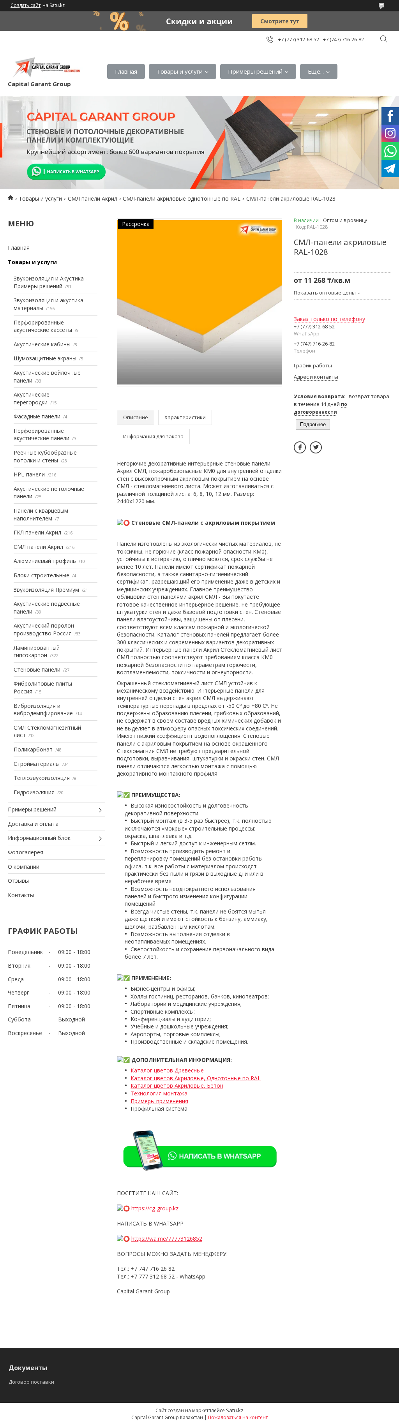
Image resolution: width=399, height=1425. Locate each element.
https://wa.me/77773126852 (166, 1238)
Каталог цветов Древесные (167, 1070)
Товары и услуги (180, 71)
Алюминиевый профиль (45, 560)
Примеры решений (255, 71)
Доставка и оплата (33, 823)
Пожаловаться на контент (238, 1417)
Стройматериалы (37, 763)
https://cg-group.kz (154, 1208)
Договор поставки (31, 1381)
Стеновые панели (37, 669)
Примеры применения (159, 1101)
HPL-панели (29, 474)
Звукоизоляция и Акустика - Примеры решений (50, 282)
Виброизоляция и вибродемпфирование (43, 709)
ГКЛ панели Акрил (37, 532)
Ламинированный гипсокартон (37, 651)
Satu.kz (235, 1410)
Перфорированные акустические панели (41, 434)
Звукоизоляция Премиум (46, 589)
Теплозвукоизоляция (42, 777)
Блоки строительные (41, 575)
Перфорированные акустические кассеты (43, 326)
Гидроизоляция (34, 792)
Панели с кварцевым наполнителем (41, 514)
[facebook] (300, 447)
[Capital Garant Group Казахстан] (45, 67)
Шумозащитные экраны (45, 358)
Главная (126, 71)
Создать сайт (26, 5)
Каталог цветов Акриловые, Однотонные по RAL (196, 1078)
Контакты (21, 895)
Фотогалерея (25, 852)
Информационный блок (39, 837)
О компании (23, 866)
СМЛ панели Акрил (92, 198)
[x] (316, 447)
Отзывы (18, 880)
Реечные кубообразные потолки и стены (45, 456)
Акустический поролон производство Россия (44, 629)
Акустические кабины (42, 344)
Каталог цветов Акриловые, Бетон (177, 1085)
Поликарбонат (33, 749)
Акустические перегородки (31, 398)
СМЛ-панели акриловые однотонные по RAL (181, 198)
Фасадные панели (37, 416)
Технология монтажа (159, 1093)
